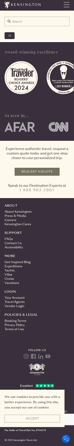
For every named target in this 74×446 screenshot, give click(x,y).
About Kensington (18, 211)
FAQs (9, 239)
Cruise (9, 279)
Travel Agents (15, 302)
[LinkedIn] (40, 356)
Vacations (12, 283)
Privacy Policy (15, 325)
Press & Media (15, 216)
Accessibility (14, 247)
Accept (32, 418)
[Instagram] (26, 356)
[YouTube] (47, 356)
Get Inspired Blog (18, 262)
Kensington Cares (18, 224)
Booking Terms (15, 321)
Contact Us (13, 243)
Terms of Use (14, 329)
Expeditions (13, 266)
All (9, 36)
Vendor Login (14, 306)
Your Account (15, 298)
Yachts (10, 270)
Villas (8, 274)
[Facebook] (33, 356)
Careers (10, 220)
